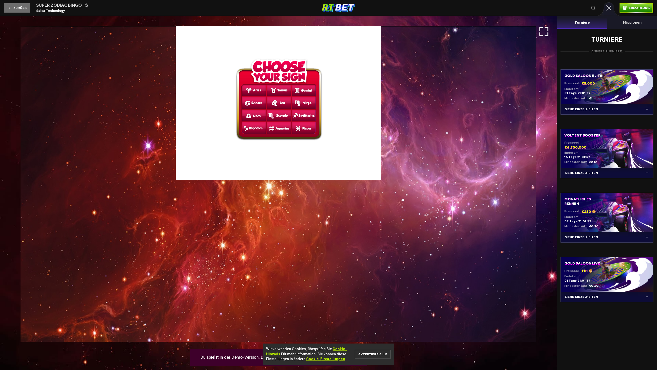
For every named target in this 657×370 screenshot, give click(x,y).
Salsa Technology (50, 11)
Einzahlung (639, 8)
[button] (17, 8)
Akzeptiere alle (372, 354)
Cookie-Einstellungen (325, 359)
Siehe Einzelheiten (581, 109)
